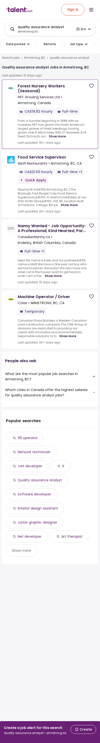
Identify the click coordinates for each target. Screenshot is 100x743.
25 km (81, 29)
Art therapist (72, 536)
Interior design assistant (38, 508)
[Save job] (91, 86)
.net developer (30, 466)
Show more (57, 136)
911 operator (28, 437)
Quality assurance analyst (40, 480)
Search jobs (11, 57)
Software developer (34, 494)
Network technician (34, 452)
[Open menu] (91, 10)
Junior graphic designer (37, 522)
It (63, 466)
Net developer (30, 536)
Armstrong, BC (34, 57)
